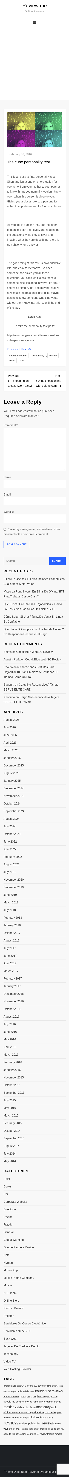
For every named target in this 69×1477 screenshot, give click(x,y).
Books (8, 1186)
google (25, 1396)
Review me (34, 5)
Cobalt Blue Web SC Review (34, 651)
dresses (7, 1391)
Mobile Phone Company (19, 1277)
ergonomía (16, 1391)
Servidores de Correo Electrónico (25, 1323)
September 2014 (14, 1138)
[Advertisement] (34, 63)
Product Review (19, 349)
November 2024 (14, 795)
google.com (38, 1396)
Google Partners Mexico (19, 1247)
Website (9, 511)
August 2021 (11, 864)
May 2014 (10, 1161)
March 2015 (11, 1115)
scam (16, 1428)
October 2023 (12, 833)
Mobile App (11, 1270)
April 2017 (10, 963)
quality (50, 1417)
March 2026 (11, 750)
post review (50, 1412)
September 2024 (14, 811)
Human (8, 1262)
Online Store (11, 1300)
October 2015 (12, 1085)
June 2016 (10, 1031)
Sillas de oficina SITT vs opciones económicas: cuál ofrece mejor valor (34, 581)
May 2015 (10, 1107)
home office (39, 1401)
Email (7, 494)
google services (24, 1401)
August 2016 (11, 1016)
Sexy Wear (10, 1338)
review (53, 355)
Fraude (8, 1224)
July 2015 (10, 1100)
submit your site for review (33, 1434)
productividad (19, 1417)
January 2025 (12, 780)
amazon (8, 1385)
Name (7, 477)
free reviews (54, 1391)
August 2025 (11, 773)
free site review (11, 1396)
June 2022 (10, 841)
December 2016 (14, 993)
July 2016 (10, 1024)
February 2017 (13, 978)
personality (38, 355)
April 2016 (10, 1047)
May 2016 (10, 1039)
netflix (54, 1407)
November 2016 (14, 1001)
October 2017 (12, 932)
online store (38, 1412)
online (28, 1412)
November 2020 (14, 879)
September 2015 (14, 1092)
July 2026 (10, 727)
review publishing (30, 1423)
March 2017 (11, 970)
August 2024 (11, 818)
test (22, 360)
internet (49, 1401)
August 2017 (11, 940)
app (14, 1385)
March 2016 (11, 1054)
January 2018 (12, 925)
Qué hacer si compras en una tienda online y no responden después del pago (34, 632)
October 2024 (12, 803)
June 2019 (10, 894)
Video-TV (10, 1361)
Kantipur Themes (54, 1471)
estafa (26, 1391)
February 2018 (13, 917)
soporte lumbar (11, 1434)
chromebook (57, 1386)
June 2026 (10, 735)
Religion (9, 1315)
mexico (9, 1407)
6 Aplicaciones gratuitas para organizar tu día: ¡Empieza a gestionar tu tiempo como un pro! (31, 672)
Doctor (8, 1216)
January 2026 (12, 757)
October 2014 (12, 1130)
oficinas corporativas (14, 1412)
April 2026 (10, 742)
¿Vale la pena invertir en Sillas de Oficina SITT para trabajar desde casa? (34, 594)
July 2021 (10, 872)
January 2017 (12, 986)
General (9, 1232)
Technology (11, 1353)
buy (35, 1386)
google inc (9, 1401)
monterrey (43, 1407)
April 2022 (10, 849)
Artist (7, 1178)
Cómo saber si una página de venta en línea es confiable (33, 619)
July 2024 (10, 826)
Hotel (7, 1254)
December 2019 (14, 887)
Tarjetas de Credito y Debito (21, 1346)
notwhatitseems (18, 355)
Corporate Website (15, 1201)
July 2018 (10, 910)
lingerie (57, 1401)
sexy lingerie (40, 1428)
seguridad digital (26, 1429)
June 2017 (10, 955)
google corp (52, 1396)
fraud (32, 1391)
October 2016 (12, 1009)
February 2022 (13, 856)
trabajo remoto (54, 1434)
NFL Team (10, 1293)
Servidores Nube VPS (17, 1331)
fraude (40, 1391)
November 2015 (14, 1077)
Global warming (14, 1239)
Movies (8, 1285)
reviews (48, 1423)
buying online (44, 1385)
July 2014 (10, 1153)
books (30, 1385)
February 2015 (13, 1123)
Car (6, 1194)
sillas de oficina (56, 1428)
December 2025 (14, 765)
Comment (11, 425)
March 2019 (11, 902)
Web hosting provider (17, 1369)
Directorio (10, 1209)
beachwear (21, 1386)
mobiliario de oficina (25, 1407)
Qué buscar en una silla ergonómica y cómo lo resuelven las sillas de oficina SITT (33, 607)
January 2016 (12, 1069)
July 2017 (10, 948)
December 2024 (14, 788)
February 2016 (13, 1062)
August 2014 (11, 1145)
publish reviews (36, 1417)
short (12, 360)
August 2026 (11, 719)
